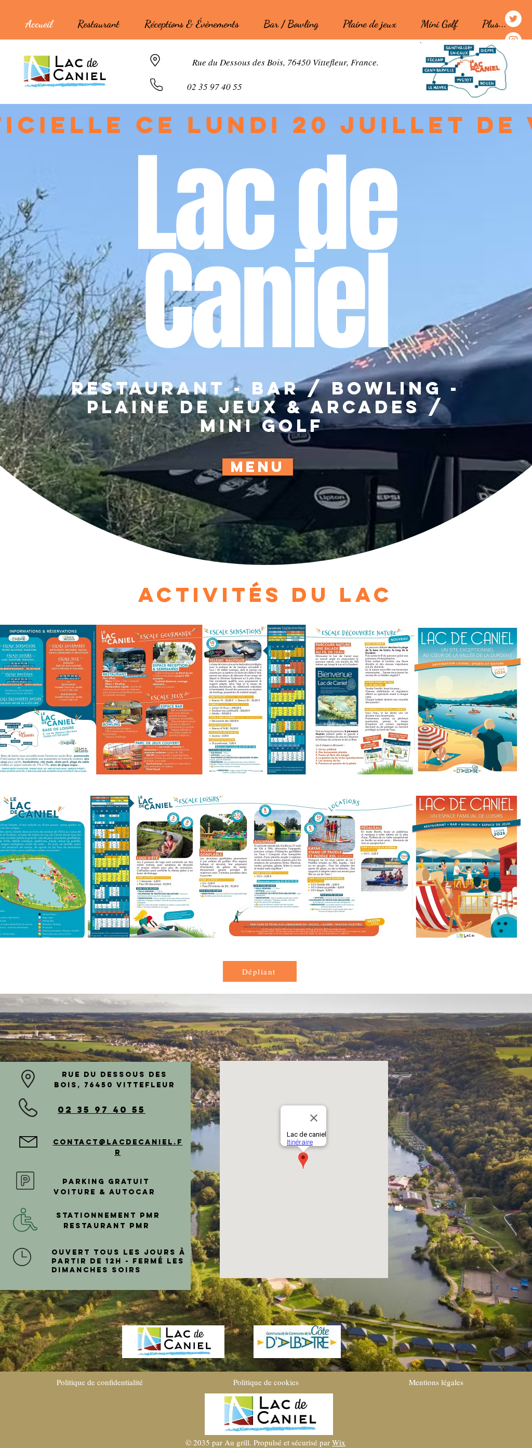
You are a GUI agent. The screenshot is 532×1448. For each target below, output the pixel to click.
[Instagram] (513, 40)
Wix (338, 1442)
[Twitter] (513, 18)
